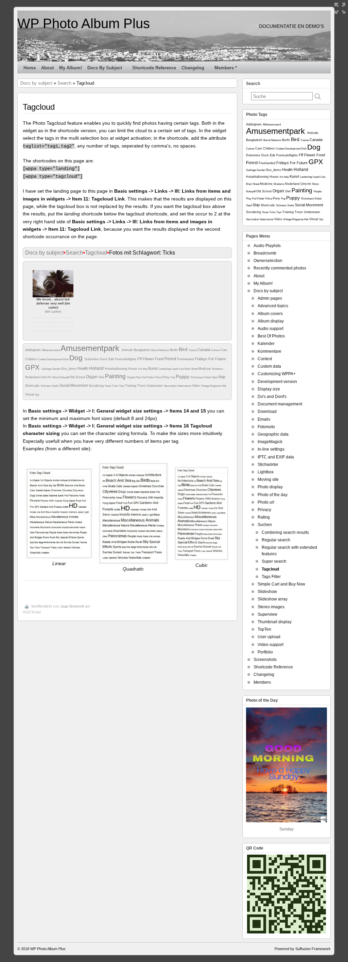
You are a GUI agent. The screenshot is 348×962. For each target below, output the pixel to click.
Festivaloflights (126, 359)
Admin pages (270, 298)
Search (64, 83)
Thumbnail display (275, 621)
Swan (108, 385)
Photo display (270, 487)
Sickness (46, 385)
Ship (221, 377)
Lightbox (266, 472)
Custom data (269, 366)
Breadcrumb (265, 253)
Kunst (153, 368)
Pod (143, 377)
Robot (208, 377)
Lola (182, 368)
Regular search (276, 540)
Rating (264, 517)
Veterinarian (184, 385)
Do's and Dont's (272, 396)
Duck (104, 359)
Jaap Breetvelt (72, 606)
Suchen (265, 524)
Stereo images (271, 607)
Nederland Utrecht (38, 377)
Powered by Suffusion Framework (303, 949)
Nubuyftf (64, 377)
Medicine (205, 368)
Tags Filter (271, 576)
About (47, 67)
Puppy (183, 376)
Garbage (46, 368)
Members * (225, 67)
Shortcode (32, 385)
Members (262, 682)
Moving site (268, 479)
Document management (280, 404)
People (131, 377)
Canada (204, 350)
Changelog (192, 67)
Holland (97, 368)
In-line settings (271, 449)
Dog (77, 358)
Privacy (264, 509)
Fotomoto (266, 426)
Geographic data (273, 434)
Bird (184, 349)
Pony (166, 377)
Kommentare (269, 351)
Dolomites (92, 359)
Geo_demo (69, 368)
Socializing (97, 385)
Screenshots (265, 659)
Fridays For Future (210, 359)
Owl (102, 377)
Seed (215, 377)
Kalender (266, 343)
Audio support (270, 328)
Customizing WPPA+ (277, 373)
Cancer (216, 350)
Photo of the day (273, 494)
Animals (128, 350)
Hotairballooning (116, 368)
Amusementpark (91, 348)
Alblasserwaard (51, 350)
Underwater (155, 385)
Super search (274, 561)
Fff (140, 359)
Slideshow (267, 591)
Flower (149, 359)
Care (224, 350)
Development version (277, 381)
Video (196, 385)
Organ (92, 376)
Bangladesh (142, 350)
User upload (269, 636)
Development (55, 359)
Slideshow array (273, 599)
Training (131, 385)
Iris (140, 368)
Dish (66, 359)
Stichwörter (268, 464)
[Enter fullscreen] (339, 8)
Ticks (115, 385)
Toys (122, 385)
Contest (42, 359)
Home (29, 67)
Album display (271, 321)
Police (158, 377)
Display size (269, 389)
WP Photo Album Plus (83, 23)
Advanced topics (273, 305)
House (133, 368)
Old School (78, 377)
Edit (111, 359)
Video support (270, 644)
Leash (175, 368)
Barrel (155, 350)
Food (159, 359)
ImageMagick (270, 441)
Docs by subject (104, 67)
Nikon (55, 377)
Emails (264, 419)
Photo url (266, 502)
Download (267, 411)
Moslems (217, 368)
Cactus (193, 350)
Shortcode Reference (154, 67)
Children (31, 359)
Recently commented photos (280, 268)
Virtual (30, 394)
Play (138, 377)
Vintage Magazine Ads (213, 385)
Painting (116, 376)
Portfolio (265, 652)
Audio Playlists (267, 245)
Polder (150, 377)
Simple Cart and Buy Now (281, 584)
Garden (56, 368)
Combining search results (285, 532)
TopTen (264, 629)
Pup (173, 377)
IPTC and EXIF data (276, 457)
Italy (145, 368)
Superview (267, 614)
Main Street (191, 368)
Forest (170, 358)
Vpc (37, 394)
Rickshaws (197, 377)
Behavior (164, 350)
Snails (55, 385)
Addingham (33, 350)
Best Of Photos (271, 336)
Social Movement (74, 385)
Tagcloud (96, 253)
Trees (141, 385)
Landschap (165, 368)
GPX (33, 367)
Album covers (270, 313)
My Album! (70, 67)
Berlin (174, 350)
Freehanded (186, 359)
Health (83, 368)
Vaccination (170, 385)
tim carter (53, 311)
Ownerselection (268, 260)
